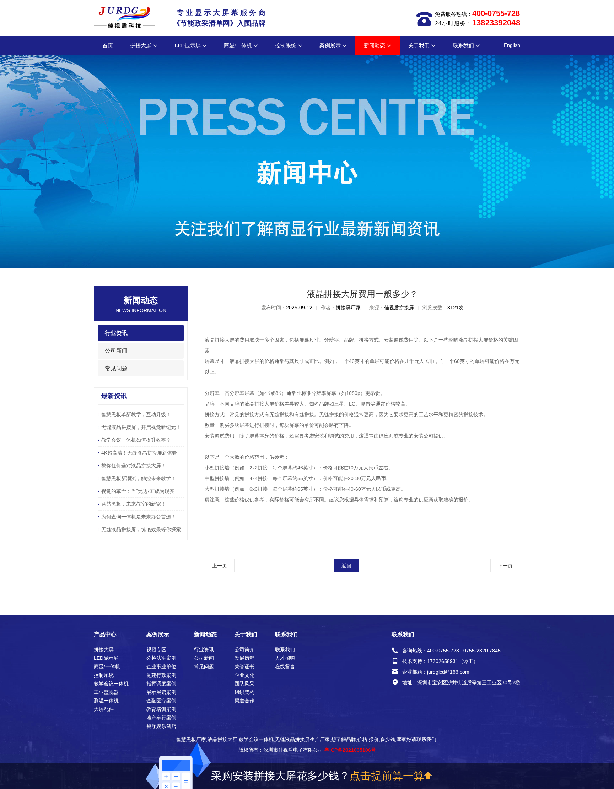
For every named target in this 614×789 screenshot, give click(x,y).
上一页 (219, 565)
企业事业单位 (161, 666)
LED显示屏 (187, 45)
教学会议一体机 (111, 683)
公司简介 (244, 649)
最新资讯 (114, 395)
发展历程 (244, 658)
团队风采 (244, 683)
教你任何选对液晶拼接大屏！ (133, 465)
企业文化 (244, 675)
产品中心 (105, 634)
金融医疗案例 (161, 700)
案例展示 (330, 45)
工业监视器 (106, 692)
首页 (107, 45)
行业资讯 (116, 333)
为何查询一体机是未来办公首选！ (138, 516)
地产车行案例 (161, 717)
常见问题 (116, 368)
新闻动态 (374, 45)
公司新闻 (116, 351)
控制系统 (285, 45)
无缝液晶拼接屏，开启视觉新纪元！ (141, 427)
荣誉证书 (244, 666)
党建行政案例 (161, 675)
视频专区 (156, 649)
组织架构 (244, 692)
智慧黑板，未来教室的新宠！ (133, 504)
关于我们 (419, 45)
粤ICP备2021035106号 (350, 750)
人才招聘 (285, 658)
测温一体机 (106, 700)
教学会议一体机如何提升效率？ (136, 440)
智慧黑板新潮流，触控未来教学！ (138, 478)
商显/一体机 (238, 45)
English (512, 45)
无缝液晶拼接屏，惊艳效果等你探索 (141, 529)
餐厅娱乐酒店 (161, 726)
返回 (346, 565)
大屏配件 (104, 709)
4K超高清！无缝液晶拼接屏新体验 (139, 453)
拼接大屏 (140, 45)
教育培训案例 (161, 709)
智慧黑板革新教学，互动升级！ (136, 414)
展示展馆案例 (161, 692)
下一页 (505, 565)
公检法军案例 (161, 658)
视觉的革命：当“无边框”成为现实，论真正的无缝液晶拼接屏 (167, 491)
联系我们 (463, 45)
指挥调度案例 (161, 683)
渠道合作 (244, 700)
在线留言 (285, 666)
